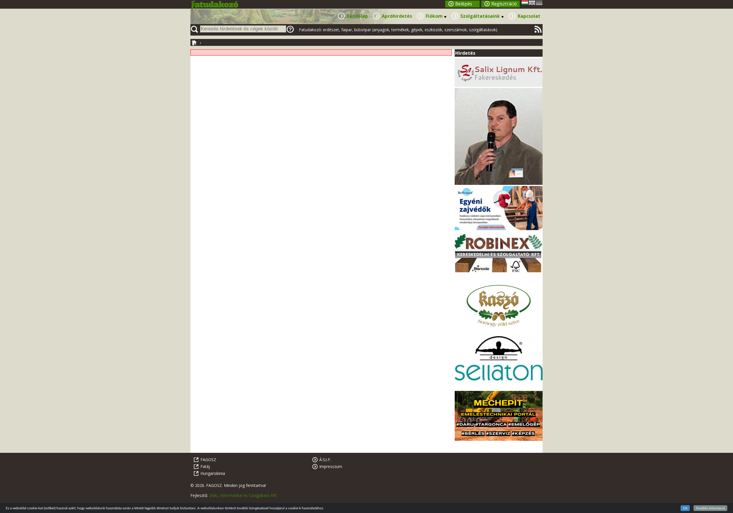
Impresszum (330, 466)
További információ (710, 508)
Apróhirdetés (397, 16)
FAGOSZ (208, 459)
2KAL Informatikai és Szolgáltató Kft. (243, 495)
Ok (685, 508)
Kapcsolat (529, 16)
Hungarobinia (212, 473)
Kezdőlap (357, 16)
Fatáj (205, 466)
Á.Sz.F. (325, 459)
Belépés (463, 4)
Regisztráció (504, 4)
